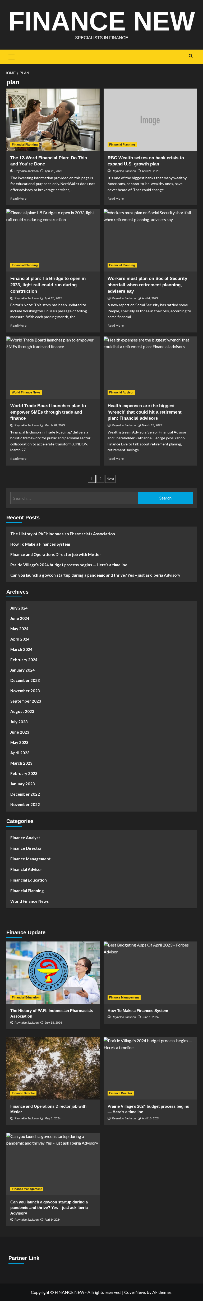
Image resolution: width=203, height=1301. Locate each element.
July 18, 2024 (53, 1022)
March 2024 (21, 649)
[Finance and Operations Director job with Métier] (53, 1068)
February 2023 (24, 773)
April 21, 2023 (150, 171)
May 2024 (19, 628)
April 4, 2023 (150, 298)
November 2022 (25, 804)
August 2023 (22, 711)
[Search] (190, 56)
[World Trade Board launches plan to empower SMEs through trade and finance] (53, 367)
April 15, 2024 (150, 1118)
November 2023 (25, 690)
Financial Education (28, 880)
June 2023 (19, 732)
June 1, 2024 (150, 1017)
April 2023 (20, 752)
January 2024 (22, 670)
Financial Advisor (121, 392)
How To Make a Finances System (40, 544)
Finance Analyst (25, 837)
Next (110, 479)
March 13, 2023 (152, 425)
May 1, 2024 (53, 1118)
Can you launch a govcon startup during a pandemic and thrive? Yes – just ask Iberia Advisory (95, 575)
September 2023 (25, 701)
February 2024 (24, 659)
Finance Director (26, 848)
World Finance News (26, 392)
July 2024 (19, 608)
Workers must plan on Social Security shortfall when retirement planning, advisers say (147, 285)
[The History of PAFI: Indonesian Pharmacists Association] (53, 972)
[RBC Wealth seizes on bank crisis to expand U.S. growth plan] (150, 120)
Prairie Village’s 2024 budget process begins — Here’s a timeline (68, 564)
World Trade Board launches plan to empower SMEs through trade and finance (48, 412)
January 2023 (22, 783)
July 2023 (19, 721)
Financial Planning (25, 144)
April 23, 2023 (53, 171)
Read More (18, 198)
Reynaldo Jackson (27, 171)
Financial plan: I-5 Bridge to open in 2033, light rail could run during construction (48, 285)
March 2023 (21, 763)
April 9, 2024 (53, 1219)
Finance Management (30, 858)
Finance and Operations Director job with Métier (55, 554)
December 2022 (25, 794)
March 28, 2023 (55, 425)
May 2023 (19, 742)
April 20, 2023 (53, 298)
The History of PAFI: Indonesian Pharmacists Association (62, 533)
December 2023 (25, 680)
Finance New (101, 21)
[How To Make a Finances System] (150, 972)
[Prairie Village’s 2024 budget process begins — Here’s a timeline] (150, 1068)
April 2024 (20, 639)
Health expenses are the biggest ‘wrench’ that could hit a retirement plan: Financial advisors (145, 412)
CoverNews (135, 1292)
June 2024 (19, 618)
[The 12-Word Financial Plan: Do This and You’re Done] (53, 120)
